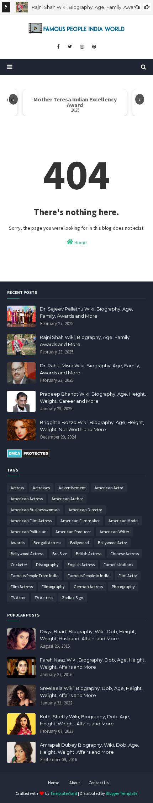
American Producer (73, 531)
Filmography (53, 586)
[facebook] (58, 47)
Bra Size (59, 553)
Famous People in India (89, 575)
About (74, 782)
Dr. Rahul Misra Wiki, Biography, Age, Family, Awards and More (90, 369)
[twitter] (70, 47)
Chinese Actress (124, 553)
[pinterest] (94, 47)
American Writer (114, 531)
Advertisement (72, 487)
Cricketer (19, 564)
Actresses (41, 487)
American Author (67, 498)
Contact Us (99, 782)
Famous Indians (118, 564)
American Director (85, 509)
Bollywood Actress (27, 553)
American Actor (109, 487)
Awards (18, 542)
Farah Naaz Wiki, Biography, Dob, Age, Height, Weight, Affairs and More (93, 663)
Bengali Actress (47, 542)
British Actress (88, 553)
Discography (47, 564)
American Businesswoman (35, 509)
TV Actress (44, 597)
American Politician (29, 531)
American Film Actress (31, 520)
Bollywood (79, 542)
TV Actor (18, 597)
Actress (17, 487)
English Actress (81, 564)
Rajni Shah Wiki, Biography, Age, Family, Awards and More (85, 340)
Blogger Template (121, 793)
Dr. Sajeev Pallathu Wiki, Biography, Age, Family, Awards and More (86, 312)
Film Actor (127, 575)
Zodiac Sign (72, 597)
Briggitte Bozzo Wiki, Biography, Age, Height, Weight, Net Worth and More (92, 425)
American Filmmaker (80, 520)
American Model (123, 520)
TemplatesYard (63, 793)
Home (80, 242)
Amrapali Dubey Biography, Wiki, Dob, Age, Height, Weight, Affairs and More (89, 748)
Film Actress (22, 586)
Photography (123, 586)
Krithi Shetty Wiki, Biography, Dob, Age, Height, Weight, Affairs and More (85, 720)
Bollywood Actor (112, 542)
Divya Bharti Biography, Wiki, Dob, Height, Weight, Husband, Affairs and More (88, 635)
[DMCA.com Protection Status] (28, 456)
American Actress (27, 498)
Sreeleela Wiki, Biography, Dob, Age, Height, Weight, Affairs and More (91, 691)
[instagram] (82, 47)
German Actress (88, 586)
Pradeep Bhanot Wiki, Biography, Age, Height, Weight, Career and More (93, 397)
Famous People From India (35, 575)
